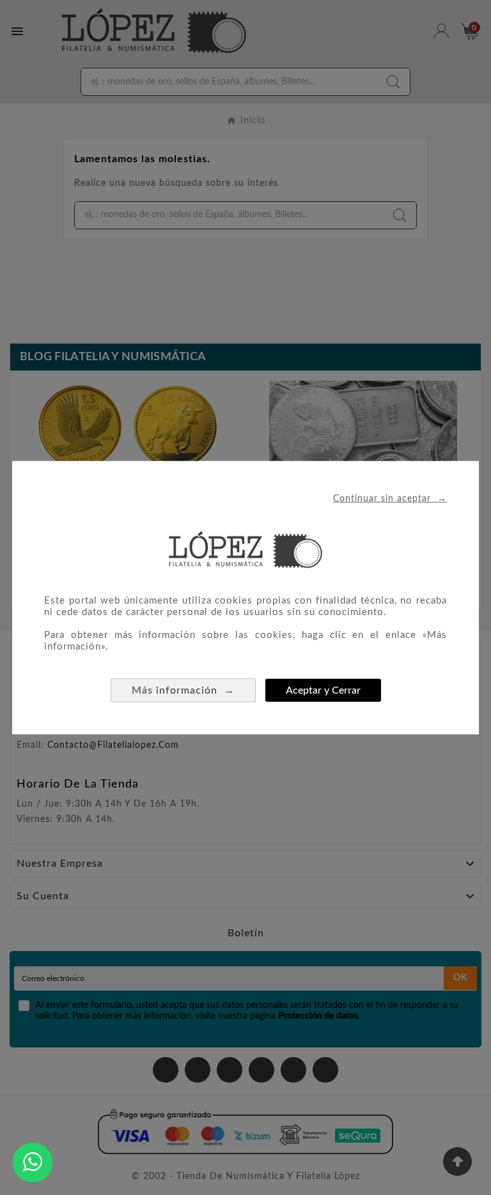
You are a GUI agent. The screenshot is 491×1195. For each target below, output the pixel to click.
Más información (183, 690)
